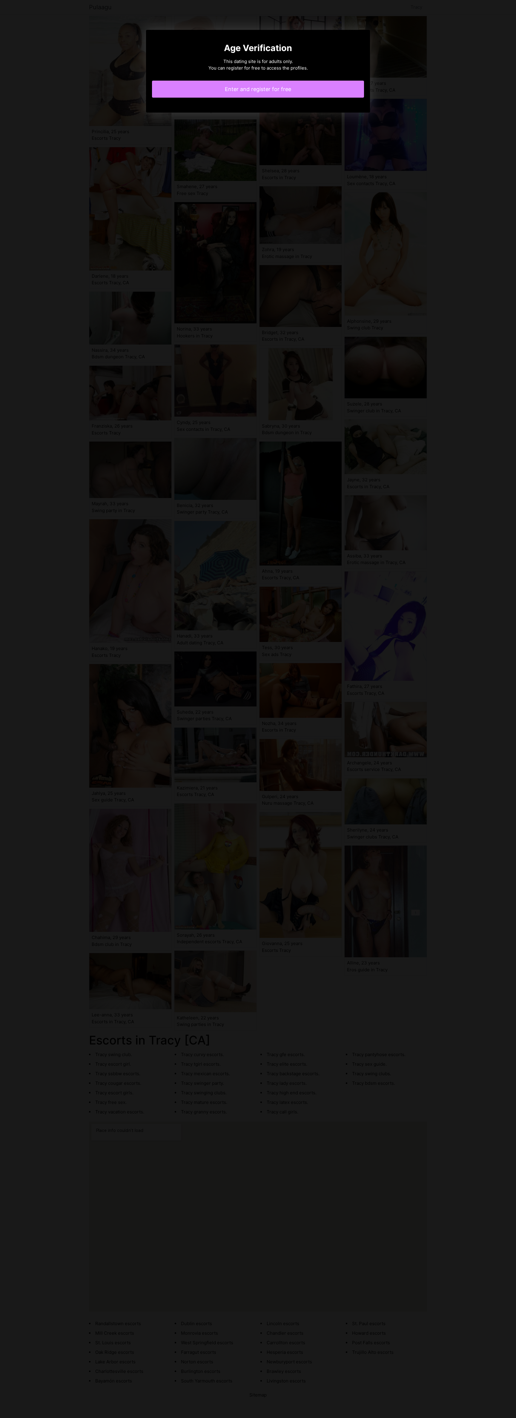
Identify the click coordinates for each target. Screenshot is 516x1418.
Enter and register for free (258, 89)
